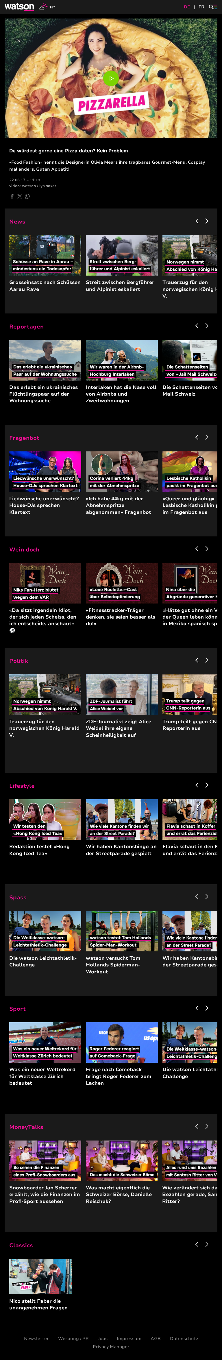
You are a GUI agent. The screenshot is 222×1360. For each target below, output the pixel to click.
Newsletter (36, 1338)
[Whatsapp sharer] (27, 196)
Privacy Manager (111, 1347)
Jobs (103, 1338)
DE (187, 7)
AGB (156, 1338)
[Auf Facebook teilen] (12, 196)
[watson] (20, 7)
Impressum (129, 1338)
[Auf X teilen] (19, 196)
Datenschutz (184, 1338)
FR (201, 7)
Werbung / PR (73, 1338)
